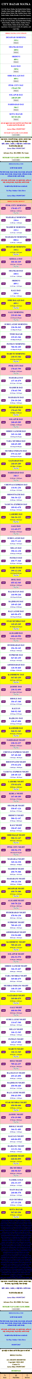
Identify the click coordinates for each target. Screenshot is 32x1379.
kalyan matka (11, 1237)
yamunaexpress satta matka (8, 1255)
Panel (28, 208)
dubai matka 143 (9, 1272)
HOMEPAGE (16, 1371)
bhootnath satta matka (23, 1254)
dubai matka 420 (22, 1271)
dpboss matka (16, 1274)
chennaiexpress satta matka (10, 1254)
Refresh (16, 43)
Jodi (3, 208)
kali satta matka (26, 1242)
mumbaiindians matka (20, 1227)
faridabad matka (9, 1228)
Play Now (16, 213)
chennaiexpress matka (19, 1228)
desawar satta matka (9, 1249)
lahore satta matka (20, 1255)
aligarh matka (14, 1234)
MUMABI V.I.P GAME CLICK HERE (16, 134)
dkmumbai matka (6, 1239)
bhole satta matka (9, 1264)
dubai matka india (13, 1271)
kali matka (27, 1220)
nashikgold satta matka (7, 1267)
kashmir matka (27, 1237)
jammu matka (27, 1235)
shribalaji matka (5, 1222)
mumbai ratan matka (16, 1278)
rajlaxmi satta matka (9, 1259)
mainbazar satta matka (19, 1267)
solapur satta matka (20, 1249)
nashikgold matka (15, 1239)
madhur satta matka (17, 1247)
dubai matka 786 (18, 1272)
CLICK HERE (16, 135)
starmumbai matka (5, 1234)
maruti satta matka (25, 1245)
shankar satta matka (6, 1242)
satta (19, 1269)
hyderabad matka (22, 1234)
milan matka (26, 1230)
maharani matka (5, 1225)
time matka (28, 1222)
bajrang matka (19, 1237)
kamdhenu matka (19, 1235)
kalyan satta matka (19, 1264)
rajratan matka (9, 1232)
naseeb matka (27, 1278)
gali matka (12, 1222)
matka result (9, 1274)
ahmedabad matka (9, 1235)
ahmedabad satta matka (7, 1262)
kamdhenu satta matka (19, 1262)
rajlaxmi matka (26, 1232)
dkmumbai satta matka (23, 1266)
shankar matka (13, 1220)
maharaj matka (19, 1223)
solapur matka (21, 1225)
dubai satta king (25, 1269)
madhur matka (27, 1223)
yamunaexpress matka (9, 1230)
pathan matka (4, 1223)
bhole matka (4, 1237)
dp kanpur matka (17, 1276)
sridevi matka (20, 1220)
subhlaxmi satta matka (26, 1244)
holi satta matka (9, 1257)
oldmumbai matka (6, 1240)
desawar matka (13, 1225)
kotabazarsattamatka (11, 1269)
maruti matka (11, 1223)
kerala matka (5, 1220)
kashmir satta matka (12, 1266)
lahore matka (19, 1230)
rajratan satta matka (18, 1257)
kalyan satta (23, 1274)
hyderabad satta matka (13, 1260)
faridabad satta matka (23, 1252)
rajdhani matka (18, 1232)
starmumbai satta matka (21, 1259)
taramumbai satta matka (13, 1250)
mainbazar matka (25, 1239)
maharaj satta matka (6, 1247)
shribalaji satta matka (5, 1244)
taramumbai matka (9, 1227)
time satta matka (6, 1245)
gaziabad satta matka (12, 1252)
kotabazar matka (16, 1240)
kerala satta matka (25, 1240)
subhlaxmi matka (20, 1222)
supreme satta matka (25, 1260)
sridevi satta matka (17, 1242)
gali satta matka (16, 1244)
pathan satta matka (15, 1245)
